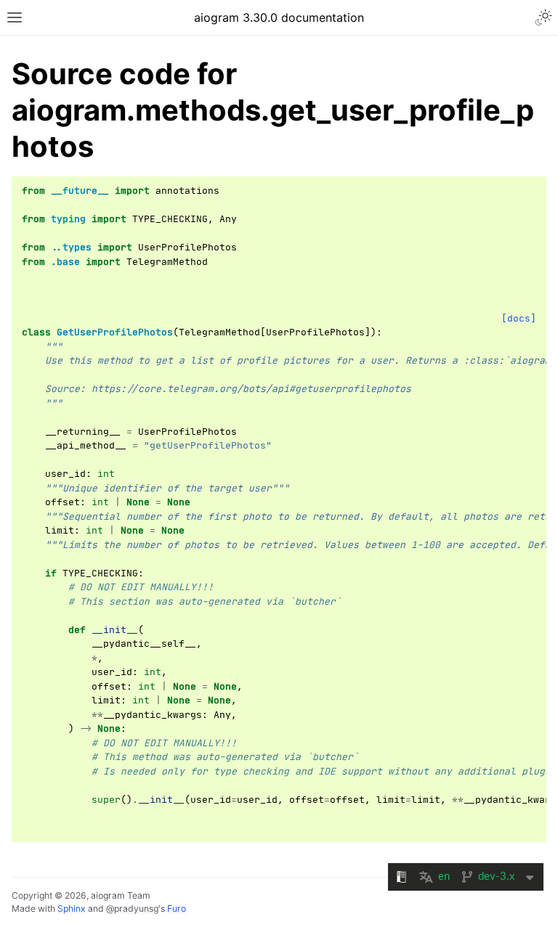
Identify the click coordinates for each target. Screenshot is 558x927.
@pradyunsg (132, 908)
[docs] (518, 318)
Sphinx (71, 908)
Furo (176, 908)
